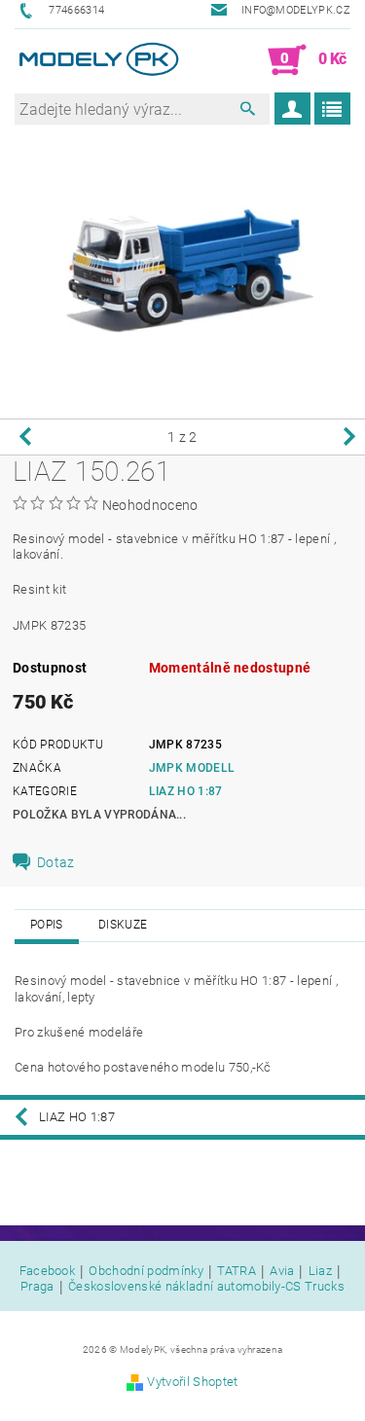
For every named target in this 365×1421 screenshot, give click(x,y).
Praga (37, 1286)
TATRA (236, 1271)
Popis (46, 924)
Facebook (47, 1271)
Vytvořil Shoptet (192, 1381)
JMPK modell (192, 768)
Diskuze (122, 924)
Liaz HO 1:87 (186, 791)
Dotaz (56, 862)
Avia (282, 1271)
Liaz (320, 1271)
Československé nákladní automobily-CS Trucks (206, 1286)
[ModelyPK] (99, 60)
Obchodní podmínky (145, 1271)
